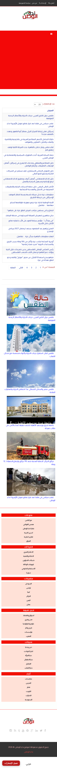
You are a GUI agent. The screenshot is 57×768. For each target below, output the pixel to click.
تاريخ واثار (28, 628)
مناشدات (28, 679)
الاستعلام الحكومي (28, 569)
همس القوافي (28, 524)
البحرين (28, 683)
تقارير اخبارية (28, 537)
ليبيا (28, 592)
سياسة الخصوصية (24, 3)
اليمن (28, 600)
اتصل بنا (51, 3)
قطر (28, 687)
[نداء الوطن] (28, 721)
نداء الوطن (28, 752)
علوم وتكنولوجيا (28, 624)
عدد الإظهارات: (48, 104)
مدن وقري (28, 620)
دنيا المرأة (28, 655)
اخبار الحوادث (28, 651)
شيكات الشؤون (28, 560)
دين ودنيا (28, 647)
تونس (28, 588)
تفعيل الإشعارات (11, 763)
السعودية (28, 700)
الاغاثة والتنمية (28, 556)
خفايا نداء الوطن (28, 529)
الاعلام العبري (28, 552)
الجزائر (28, 596)
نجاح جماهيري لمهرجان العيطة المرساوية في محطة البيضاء (30, 215)
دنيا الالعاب (29, 668)
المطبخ (28, 664)
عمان (28, 604)
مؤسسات (28, 632)
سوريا (28, 573)
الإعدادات (43, 3)
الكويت (28, 691)
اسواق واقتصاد (28, 615)
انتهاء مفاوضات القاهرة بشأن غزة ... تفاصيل (35, 236)
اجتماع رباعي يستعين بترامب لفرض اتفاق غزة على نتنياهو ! (30, 210)
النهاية (12, 267)
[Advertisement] (28, 59)
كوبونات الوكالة (28, 564)
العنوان (50, 110)
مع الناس (28, 520)
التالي (21, 267)
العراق (28, 541)
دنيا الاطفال (28, 660)
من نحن (34, 3)
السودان (28, 584)
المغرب (28, 636)
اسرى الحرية (28, 533)
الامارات (28, 696)
